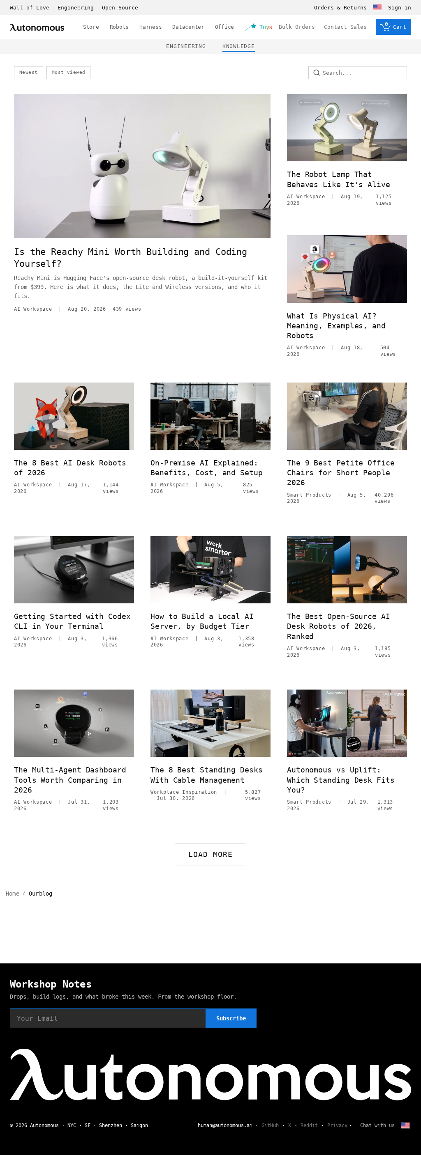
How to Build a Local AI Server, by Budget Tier (202, 621)
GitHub (270, 1125)
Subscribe (231, 1018)
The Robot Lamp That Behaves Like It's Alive (338, 179)
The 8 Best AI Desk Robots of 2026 (70, 467)
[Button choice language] (377, 7)
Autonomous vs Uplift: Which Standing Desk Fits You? (341, 779)
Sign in (399, 7)
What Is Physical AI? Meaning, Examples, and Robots (336, 326)
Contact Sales (345, 27)
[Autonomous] (37, 27)
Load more (210, 854)
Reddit (309, 1125)
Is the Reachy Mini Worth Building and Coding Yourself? (130, 258)
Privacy (337, 1125)
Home (12, 893)
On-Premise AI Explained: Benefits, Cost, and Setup (206, 467)
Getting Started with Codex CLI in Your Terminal (72, 621)
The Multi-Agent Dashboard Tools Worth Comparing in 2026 (70, 779)
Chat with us (377, 1125)
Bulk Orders (297, 27)
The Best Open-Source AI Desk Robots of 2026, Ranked (338, 626)
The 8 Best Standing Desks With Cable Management (206, 774)
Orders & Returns (340, 7)
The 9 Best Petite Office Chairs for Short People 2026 (341, 472)
